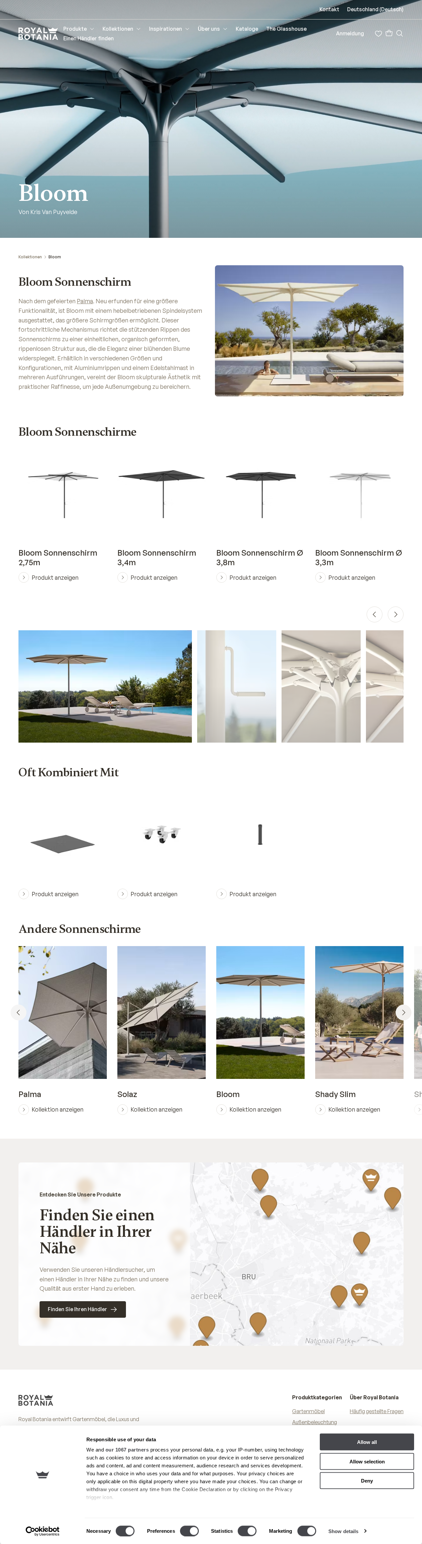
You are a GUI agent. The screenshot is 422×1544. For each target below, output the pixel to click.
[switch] (189, 1531)
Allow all (367, 1442)
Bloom (54, 256)
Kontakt (329, 9)
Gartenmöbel (308, 1411)
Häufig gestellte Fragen (377, 1411)
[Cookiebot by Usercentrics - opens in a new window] (43, 1531)
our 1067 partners (127, 1449)
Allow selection (367, 1461)
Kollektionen (30, 256)
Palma (85, 301)
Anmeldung (350, 33)
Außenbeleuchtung (314, 1422)
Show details (343, 1531)
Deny (367, 1481)
